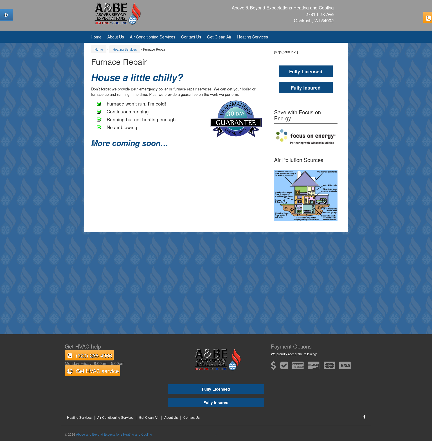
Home (96, 37)
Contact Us (191, 37)
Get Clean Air (219, 37)
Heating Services (252, 37)
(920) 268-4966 (94, 355)
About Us (115, 37)
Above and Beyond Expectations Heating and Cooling (114, 434)
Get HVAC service (97, 371)
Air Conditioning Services (152, 37)
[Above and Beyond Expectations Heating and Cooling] (116, 13)
